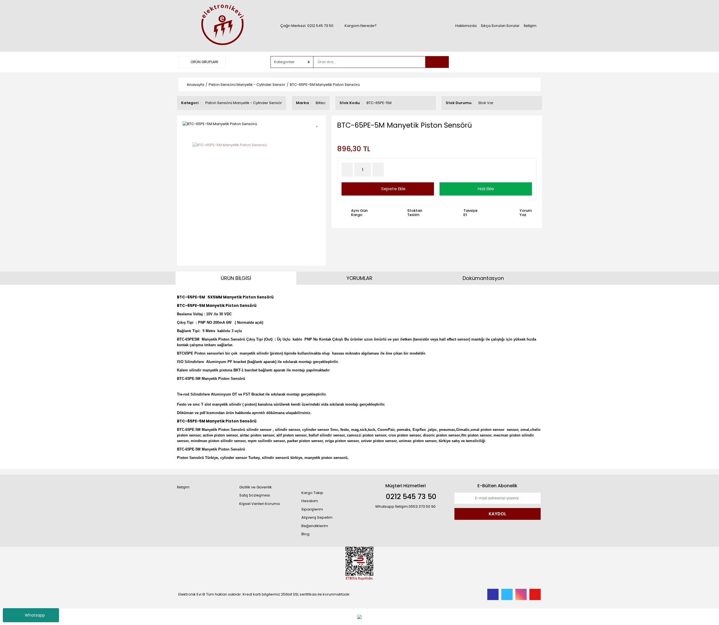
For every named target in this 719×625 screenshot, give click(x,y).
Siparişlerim (312, 509)
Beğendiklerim (314, 526)
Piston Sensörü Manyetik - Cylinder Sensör (243, 102)
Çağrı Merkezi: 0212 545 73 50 (306, 25)
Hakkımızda (466, 25)
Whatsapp (35, 615)
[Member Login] (498, 61)
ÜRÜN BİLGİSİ (236, 278)
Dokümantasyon (483, 278)
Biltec (321, 102)
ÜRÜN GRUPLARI (204, 62)
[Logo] (221, 25)
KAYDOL (497, 514)
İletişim (530, 25)
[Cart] (532, 62)
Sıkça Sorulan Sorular (500, 25)
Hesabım (309, 501)
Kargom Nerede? (361, 25)
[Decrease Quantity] (347, 170)
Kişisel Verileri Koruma (259, 503)
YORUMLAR (359, 278)
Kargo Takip (312, 492)
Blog (305, 534)
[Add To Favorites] (319, 123)
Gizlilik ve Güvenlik (255, 487)
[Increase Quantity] (378, 170)
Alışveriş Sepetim (317, 517)
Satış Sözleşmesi (254, 495)
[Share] (319, 133)
